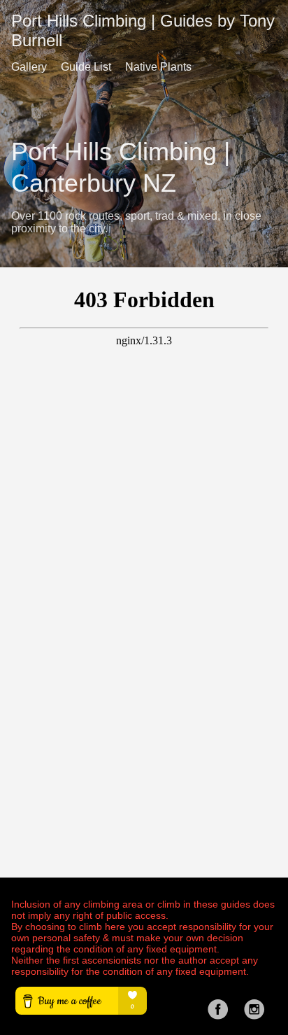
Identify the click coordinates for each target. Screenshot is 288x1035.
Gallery (29, 67)
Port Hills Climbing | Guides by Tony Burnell (143, 30)
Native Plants (158, 67)
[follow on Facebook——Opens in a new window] (222, 1005)
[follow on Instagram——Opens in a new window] (258, 1005)
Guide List (86, 67)
